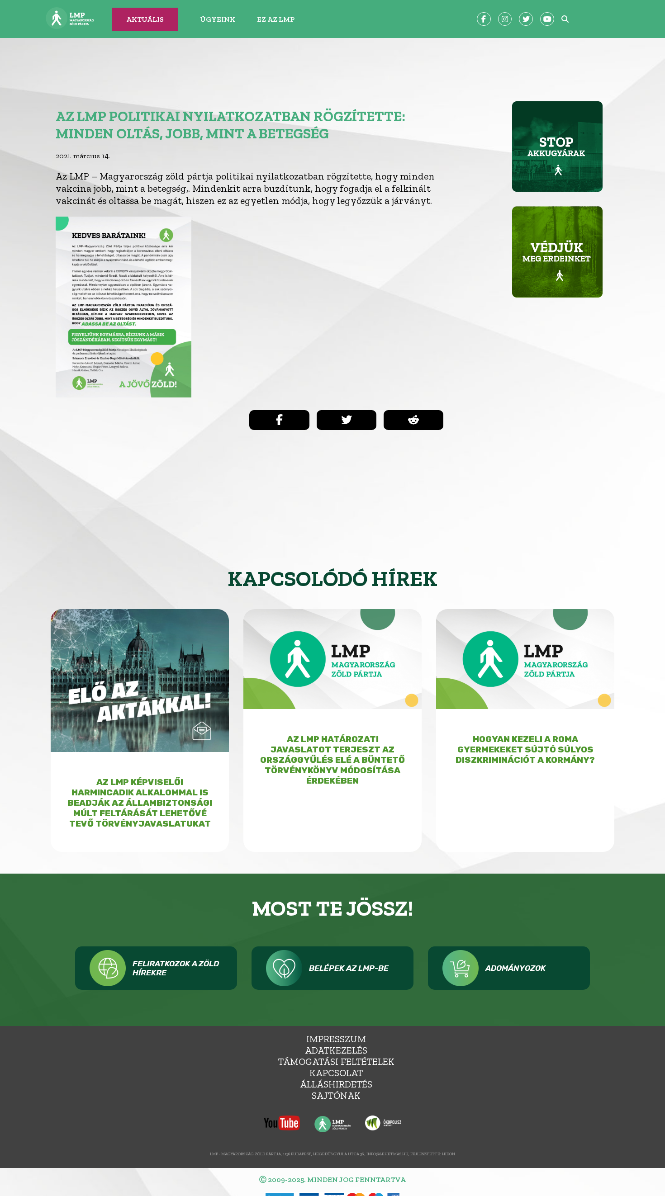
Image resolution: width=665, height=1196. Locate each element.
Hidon (448, 1153)
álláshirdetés (336, 1084)
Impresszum (336, 1039)
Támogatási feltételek (336, 1061)
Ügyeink (217, 19)
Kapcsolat (336, 1072)
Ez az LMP (275, 19)
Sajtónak (336, 1095)
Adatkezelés (336, 1050)
